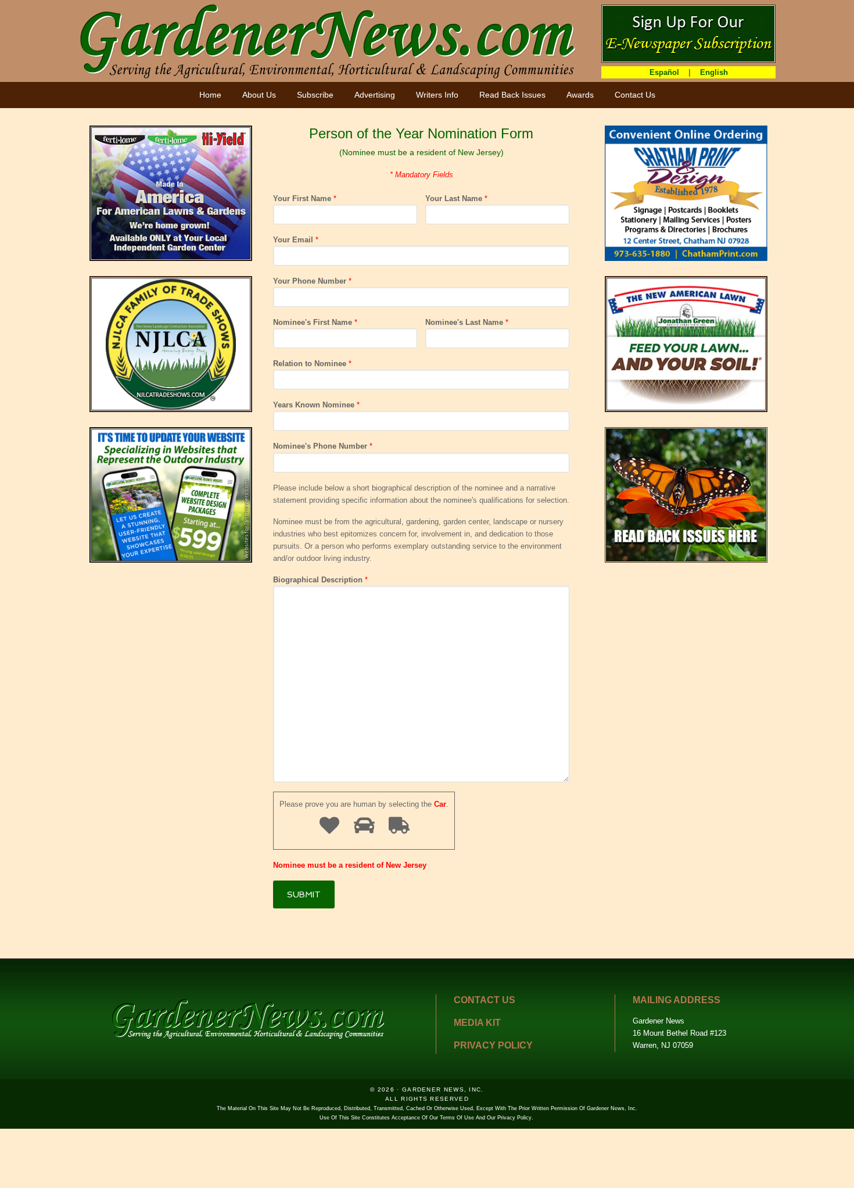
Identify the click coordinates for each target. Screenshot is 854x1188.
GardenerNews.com (328, 40)
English (714, 72)
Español (664, 72)
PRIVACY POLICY (493, 1045)
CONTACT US (484, 1000)
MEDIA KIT (477, 1023)
